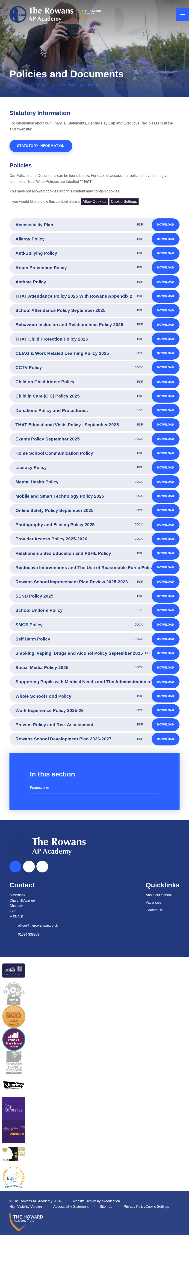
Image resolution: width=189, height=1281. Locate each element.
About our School (158, 895)
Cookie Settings (124, 201)
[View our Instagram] (42, 866)
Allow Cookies (94, 201)
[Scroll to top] (15, 866)
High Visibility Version (25, 1206)
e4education (111, 1201)
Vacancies (153, 902)
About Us (36, 85)
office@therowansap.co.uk (38, 925)
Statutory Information (41, 146)
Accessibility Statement (71, 1206)
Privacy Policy (134, 1206)
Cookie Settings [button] (157, 1206)
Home (14, 85)
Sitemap (106, 1206)
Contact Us (154, 910)
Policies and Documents (77, 85)
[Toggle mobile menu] (182, 14)
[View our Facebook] (29, 866)
